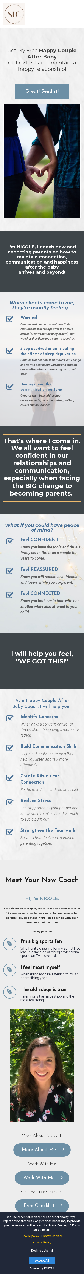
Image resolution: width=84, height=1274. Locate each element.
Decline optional (42, 1250)
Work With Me (39, 1178)
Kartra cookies (53, 1236)
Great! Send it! (42, 91)
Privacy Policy (42, 1242)
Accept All (42, 1260)
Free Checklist (39, 1205)
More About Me (39, 1149)
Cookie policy (31, 1236)
